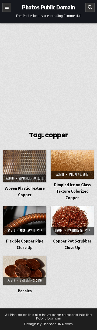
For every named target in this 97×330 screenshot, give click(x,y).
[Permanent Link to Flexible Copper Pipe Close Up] (24, 220)
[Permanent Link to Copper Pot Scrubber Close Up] (72, 220)
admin (10, 178)
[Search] (90, 7)
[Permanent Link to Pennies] (24, 270)
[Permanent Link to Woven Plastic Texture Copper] (24, 166)
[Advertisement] (48, 74)
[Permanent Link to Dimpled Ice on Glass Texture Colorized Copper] (72, 164)
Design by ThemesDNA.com (48, 324)
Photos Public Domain (48, 7)
